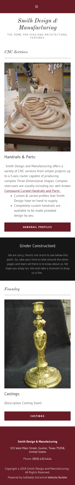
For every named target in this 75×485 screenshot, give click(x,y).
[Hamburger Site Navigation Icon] (38, 6)
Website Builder (57, 477)
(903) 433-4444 (42, 458)
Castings (37, 416)
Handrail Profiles (37, 227)
